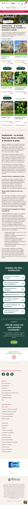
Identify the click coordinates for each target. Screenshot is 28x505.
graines (4, 486)
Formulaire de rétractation (8, 413)
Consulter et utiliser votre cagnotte (9, 409)
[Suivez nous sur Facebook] (3, 374)
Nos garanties (5, 425)
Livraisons (4, 427)
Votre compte (5, 406)
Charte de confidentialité (7, 416)
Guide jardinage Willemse (7, 439)
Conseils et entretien (6, 451)
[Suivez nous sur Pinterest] (12, 374)
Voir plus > (12, 36)
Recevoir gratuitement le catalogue (10, 442)
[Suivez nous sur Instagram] (7, 374)
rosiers (14, 486)
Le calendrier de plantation (8, 432)
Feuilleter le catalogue (7, 444)
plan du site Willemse (11, 497)
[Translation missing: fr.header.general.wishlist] (19, 3)
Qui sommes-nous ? (6, 383)
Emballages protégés (6, 397)
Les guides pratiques (6, 437)
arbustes (10, 486)
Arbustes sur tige (12, 224)
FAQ (3, 400)
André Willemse (5, 385)
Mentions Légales (6, 418)
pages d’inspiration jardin (13, 492)
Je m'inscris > (14, 342)
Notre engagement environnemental (10, 392)
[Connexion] (22, 3)
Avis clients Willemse (6, 390)
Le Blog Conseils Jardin (7, 430)
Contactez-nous (5, 446)
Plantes (3, 170)
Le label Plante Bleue (6, 395)
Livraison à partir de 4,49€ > (14, 0)
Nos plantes (4, 388)
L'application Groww (6, 435)
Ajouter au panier (7, 69)
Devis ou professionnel (7, 449)
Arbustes (8, 164)
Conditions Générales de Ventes (9, 411)
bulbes (7, 486)
